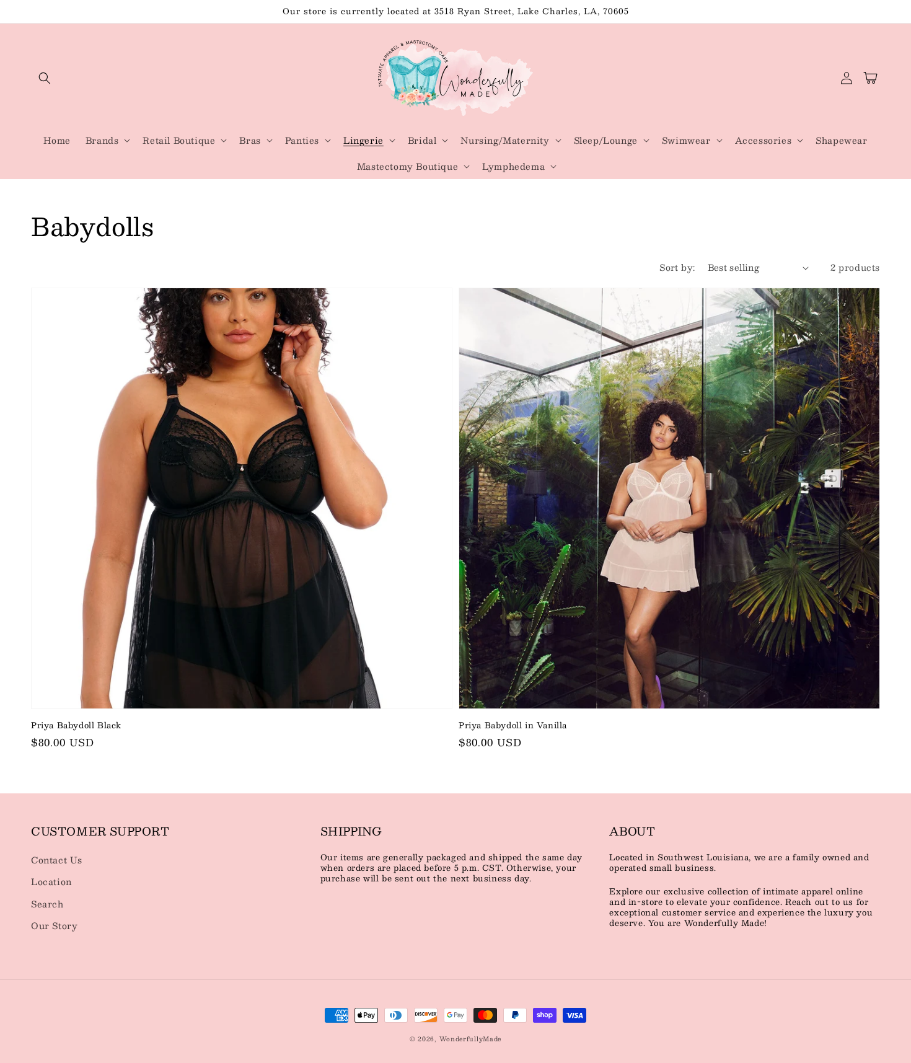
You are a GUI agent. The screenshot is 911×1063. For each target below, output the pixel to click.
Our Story (54, 925)
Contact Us (56, 859)
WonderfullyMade (470, 1038)
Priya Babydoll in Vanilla (513, 725)
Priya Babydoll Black (76, 725)
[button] (44, 78)
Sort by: (677, 267)
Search (47, 903)
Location (51, 881)
